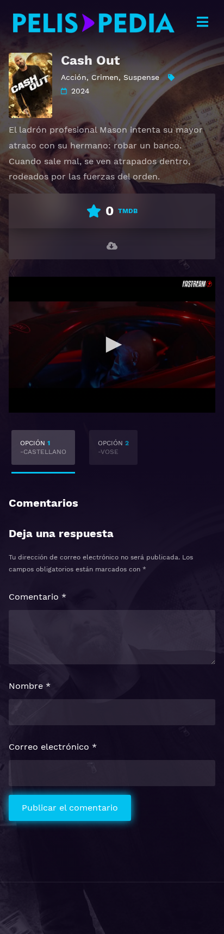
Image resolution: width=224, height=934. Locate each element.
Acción (73, 77)
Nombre (30, 686)
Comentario (37, 596)
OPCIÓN (43, 447)
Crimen (105, 77)
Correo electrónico (53, 747)
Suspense (141, 77)
